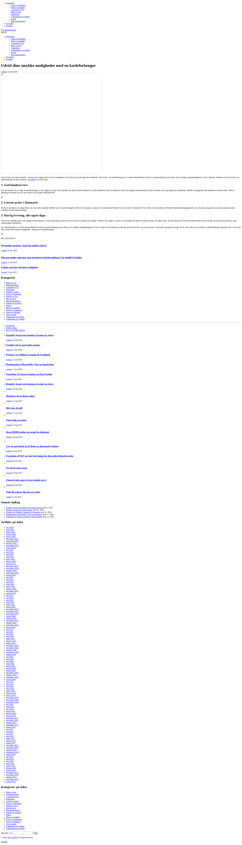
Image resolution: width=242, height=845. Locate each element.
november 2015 (12, 775)
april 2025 (10, 557)
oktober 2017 (11, 723)
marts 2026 (10, 532)
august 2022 (11, 616)
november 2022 (12, 611)
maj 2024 (9, 582)
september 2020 (12, 652)
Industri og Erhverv (14, 303)
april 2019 (10, 689)
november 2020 (12, 648)
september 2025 (12, 546)
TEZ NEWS (13, 837)
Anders (4, 72)
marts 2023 (10, 605)
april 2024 (10, 584)
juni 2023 (10, 598)
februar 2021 (11, 641)
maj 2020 (9, 661)
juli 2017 (9, 729)
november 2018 (12, 700)
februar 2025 (11, 561)
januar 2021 (11, 643)
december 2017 (12, 718)
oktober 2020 (11, 650)
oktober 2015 (11, 777)
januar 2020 (11, 670)
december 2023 (12, 591)
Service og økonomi (14, 310)
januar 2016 (11, 770)
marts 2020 (10, 666)
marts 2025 (10, 559)
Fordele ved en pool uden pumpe (23, 345)
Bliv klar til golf (14, 408)
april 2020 (10, 664)
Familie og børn (12, 292)
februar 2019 (11, 693)
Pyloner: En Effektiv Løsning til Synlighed (28, 354)
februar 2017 (11, 741)
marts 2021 (10, 639)
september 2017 (12, 725)
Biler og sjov (16, 12)
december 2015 (12, 772)
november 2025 (12, 541)
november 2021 (12, 620)
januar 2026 (11, 536)
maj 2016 (9, 761)
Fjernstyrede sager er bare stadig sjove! (26, 480)
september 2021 (12, 625)
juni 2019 (10, 684)
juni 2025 (10, 552)
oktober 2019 (11, 675)
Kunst (13, 19)
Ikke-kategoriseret (18, 21)
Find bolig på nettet (16, 420)
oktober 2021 (11, 623)
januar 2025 (11, 564)
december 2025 (12, 539)
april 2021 (10, 636)
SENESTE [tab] (10, 326)
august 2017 (11, 727)
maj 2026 (9, 527)
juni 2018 (10, 707)
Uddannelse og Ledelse (20, 17)
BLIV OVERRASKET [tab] (15, 330)
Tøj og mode (11, 315)
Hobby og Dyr (12, 296)
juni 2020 (10, 659)
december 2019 (12, 673)
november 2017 (12, 720)
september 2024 (12, 573)
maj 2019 (9, 686)
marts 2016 (10, 766)
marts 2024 (10, 586)
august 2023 (11, 593)
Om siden (10, 23)
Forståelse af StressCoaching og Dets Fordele (29, 374)
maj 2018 (9, 709)
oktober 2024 (11, 571)
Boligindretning (12, 285)
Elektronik (15, 14)
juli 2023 (9, 595)
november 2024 (12, 568)
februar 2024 (11, 589)
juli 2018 (9, 704)
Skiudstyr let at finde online (20, 396)
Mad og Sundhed (18, 8)
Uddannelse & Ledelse (15, 317)
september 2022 (12, 614)
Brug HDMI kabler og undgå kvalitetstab (27, 432)
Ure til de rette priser (16, 468)
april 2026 (10, 530)
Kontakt (9, 26)
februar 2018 (11, 713)
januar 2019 (11, 695)
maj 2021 (9, 634)
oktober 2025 (11, 543)
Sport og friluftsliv (18, 5)
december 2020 (12, 645)
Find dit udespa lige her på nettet (23, 492)
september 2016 (12, 752)
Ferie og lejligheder (13, 294)
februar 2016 (11, 768)
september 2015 (12, 779)
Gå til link (31, 180)
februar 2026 (11, 534)
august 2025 (11, 548)
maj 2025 (9, 555)
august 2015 (11, 782)
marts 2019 (10, 691)
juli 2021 (9, 630)
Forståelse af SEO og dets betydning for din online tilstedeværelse (39, 456)
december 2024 (12, 566)
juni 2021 (10, 632)
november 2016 (12, 748)
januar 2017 (11, 743)
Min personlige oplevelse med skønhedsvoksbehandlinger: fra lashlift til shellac (41, 257)
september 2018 (12, 702)
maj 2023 (9, 600)
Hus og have (11, 299)
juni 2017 (10, 732)
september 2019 (12, 677)
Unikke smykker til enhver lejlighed (19, 267)
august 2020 (11, 654)
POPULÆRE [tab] (11, 328)
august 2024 (11, 575)
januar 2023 (11, 607)
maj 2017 (9, 734)
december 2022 (12, 609)
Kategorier (10, 3)
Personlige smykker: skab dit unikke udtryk (24, 245)
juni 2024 (10, 580)
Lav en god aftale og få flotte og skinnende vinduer (32, 446)
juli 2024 (9, 577)
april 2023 (10, 602)
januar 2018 (11, 716)
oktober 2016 (11, 750)
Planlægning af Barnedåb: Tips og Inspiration (30, 364)
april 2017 (10, 736)
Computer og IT (17, 10)
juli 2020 (9, 657)
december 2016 (12, 745)
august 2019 (11, 679)
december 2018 (12, 698)
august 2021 (11, 627)
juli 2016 (9, 757)
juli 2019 (9, 682)
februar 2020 (11, 668)
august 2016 (11, 754)
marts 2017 (10, 738)
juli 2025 (9, 550)
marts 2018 (10, 711)
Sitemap (4, 842)
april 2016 (10, 763)
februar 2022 (11, 618)
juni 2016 (10, 759)
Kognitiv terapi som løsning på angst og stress (29, 335)
